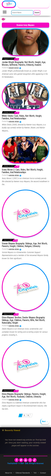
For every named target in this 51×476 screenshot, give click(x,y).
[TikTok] (34, 460)
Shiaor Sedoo (14, 68)
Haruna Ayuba (14, 122)
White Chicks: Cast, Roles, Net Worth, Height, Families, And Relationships (22, 117)
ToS (35, 473)
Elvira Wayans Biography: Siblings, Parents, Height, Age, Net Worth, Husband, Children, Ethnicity (24, 395)
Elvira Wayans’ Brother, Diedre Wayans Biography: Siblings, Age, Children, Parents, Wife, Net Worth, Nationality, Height (23, 320)
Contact (43, 473)
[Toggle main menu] (5, 13)
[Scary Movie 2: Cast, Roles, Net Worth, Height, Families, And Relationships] (25, 149)
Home (3, 19)
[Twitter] (21, 460)
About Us (8, 473)
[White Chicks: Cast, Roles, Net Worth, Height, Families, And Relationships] (25, 96)
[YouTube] (25, 460)
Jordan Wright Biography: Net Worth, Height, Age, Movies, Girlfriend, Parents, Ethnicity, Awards (24, 63)
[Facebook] (16, 460)
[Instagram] (30, 460)
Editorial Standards (23, 473)
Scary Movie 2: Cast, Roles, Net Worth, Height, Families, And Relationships (22, 171)
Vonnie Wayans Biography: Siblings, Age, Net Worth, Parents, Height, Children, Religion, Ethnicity (24, 245)
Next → (45, 421)
